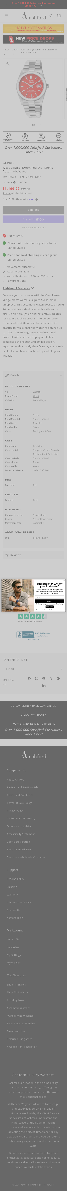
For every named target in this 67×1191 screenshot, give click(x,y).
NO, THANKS (49, 606)
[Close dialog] (64, 580)
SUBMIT (49, 601)
